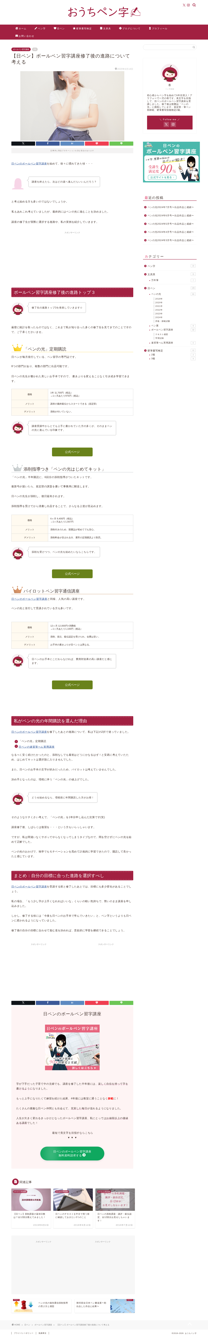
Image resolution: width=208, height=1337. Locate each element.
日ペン (61, 28)
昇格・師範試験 (162, 321)
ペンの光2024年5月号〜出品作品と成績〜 (171, 223)
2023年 (159, 314)
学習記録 (159, 338)
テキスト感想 (161, 334)
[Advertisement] (72, 258)
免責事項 (42, 1333)
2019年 (159, 299)
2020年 (159, 302)
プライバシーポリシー (23, 1333)
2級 (172, 354)
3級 (172, 358)
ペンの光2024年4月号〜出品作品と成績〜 (171, 232)
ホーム (22, 28)
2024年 (159, 317)
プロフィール (160, 28)
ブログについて (131, 28)
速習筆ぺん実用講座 (172, 343)
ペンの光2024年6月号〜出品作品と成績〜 (171, 215)
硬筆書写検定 (84, 28)
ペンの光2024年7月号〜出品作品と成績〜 (171, 207)
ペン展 (172, 325)
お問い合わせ (26, 36)
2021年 (159, 306)
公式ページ (72, 452)
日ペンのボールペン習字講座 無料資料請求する (72, 1153)
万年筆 (172, 280)
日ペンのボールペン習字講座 (29, 163)
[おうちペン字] (104, 19)
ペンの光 (172, 294)
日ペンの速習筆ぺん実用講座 (37, 746)
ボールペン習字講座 (21, 49)
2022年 (159, 310)
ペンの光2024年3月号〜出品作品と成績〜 (171, 240)
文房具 (107, 28)
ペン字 (42, 28)
